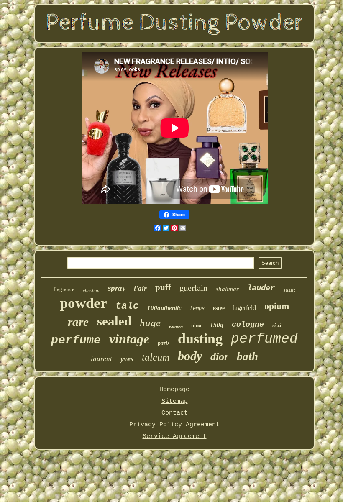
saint (289, 290)
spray (116, 288)
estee (219, 308)
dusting (200, 338)
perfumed (264, 339)
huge (150, 322)
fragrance (64, 289)
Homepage (174, 389)
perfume (76, 340)
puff (163, 287)
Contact (174, 413)
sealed (114, 321)
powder (83, 303)
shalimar (227, 289)
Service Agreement (175, 436)
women (176, 326)
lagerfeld (244, 307)
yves (126, 358)
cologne (248, 324)
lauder (261, 288)
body (190, 356)
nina (196, 325)
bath (247, 356)
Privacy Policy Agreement (174, 424)
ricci (276, 325)
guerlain (193, 287)
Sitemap (174, 401)
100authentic (164, 308)
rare (78, 321)
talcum (155, 357)
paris (163, 343)
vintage (129, 338)
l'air (140, 288)
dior (219, 357)
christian (91, 290)
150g (216, 324)
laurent (101, 359)
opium (276, 306)
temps (197, 309)
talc (127, 306)
